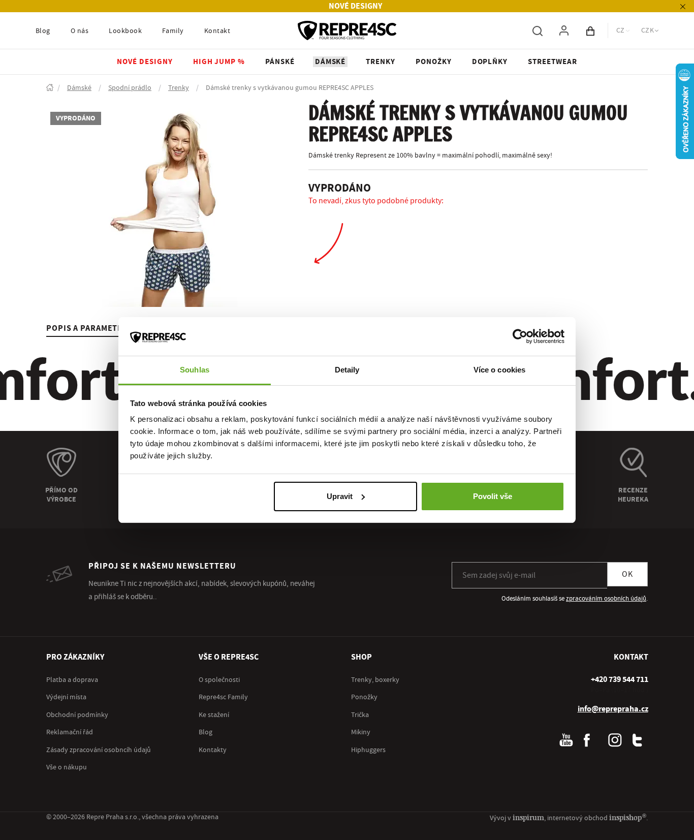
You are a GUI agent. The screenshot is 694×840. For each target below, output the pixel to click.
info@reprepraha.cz (613, 708)
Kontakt (217, 31)
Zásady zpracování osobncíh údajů (98, 750)
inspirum (528, 817)
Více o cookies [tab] (499, 369)
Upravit (340, 496)
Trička (360, 715)
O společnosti (219, 680)
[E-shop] (49, 88)
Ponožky (364, 697)
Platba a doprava (72, 680)
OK (627, 574)
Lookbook (125, 31)
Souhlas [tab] (194, 369)
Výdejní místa (66, 697)
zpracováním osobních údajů (606, 599)
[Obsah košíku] (590, 30)
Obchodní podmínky (77, 715)
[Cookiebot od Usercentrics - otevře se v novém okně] (520, 336)
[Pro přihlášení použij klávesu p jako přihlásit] (564, 30)
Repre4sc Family (223, 697)
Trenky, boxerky (375, 680)
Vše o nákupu (66, 767)
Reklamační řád (69, 732)
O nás (79, 31)
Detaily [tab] (347, 369)
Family (173, 31)
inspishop (627, 817)
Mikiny (360, 732)
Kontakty (213, 750)
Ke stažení (214, 715)
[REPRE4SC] (347, 30)
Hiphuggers (368, 750)
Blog (43, 31)
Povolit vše (492, 496)
